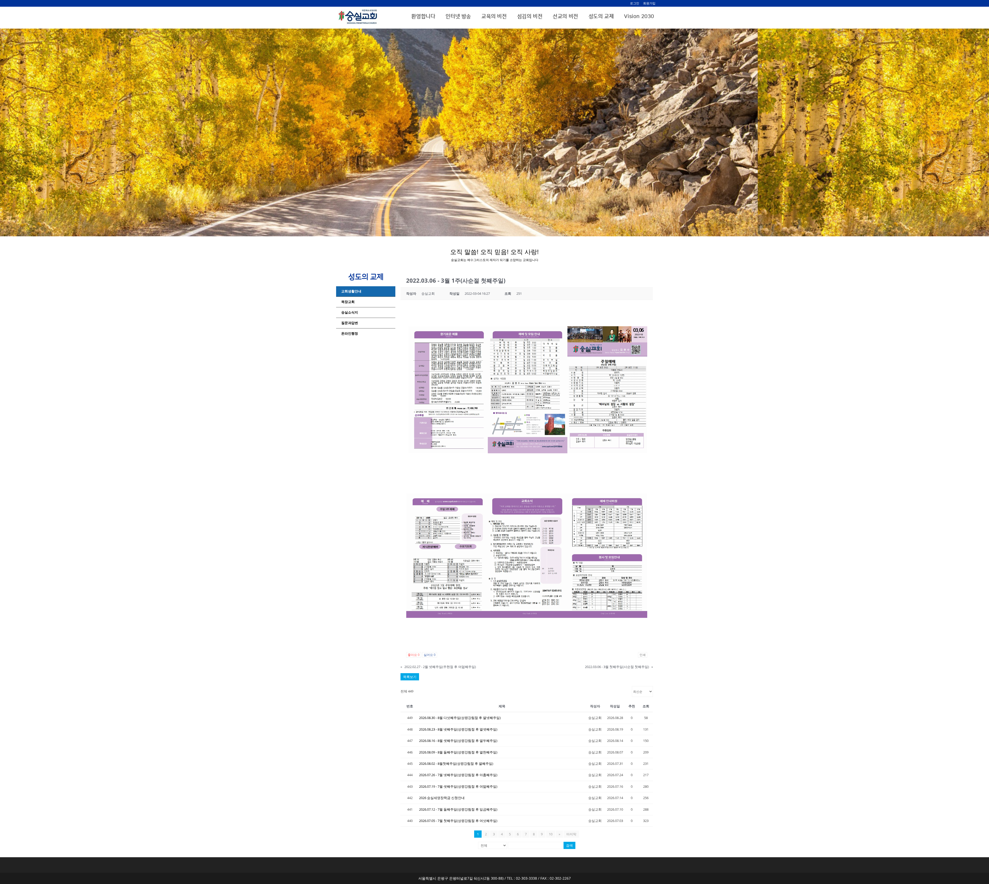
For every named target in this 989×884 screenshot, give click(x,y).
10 (550, 834)
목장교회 (348, 302)
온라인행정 (349, 333)
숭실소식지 (349, 312)
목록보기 (409, 676)
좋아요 (414, 655)
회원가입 (649, 3)
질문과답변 (349, 323)
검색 (569, 845)
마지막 (571, 834)
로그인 (634, 3)
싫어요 (430, 655)
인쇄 (643, 655)
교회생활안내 (351, 291)
